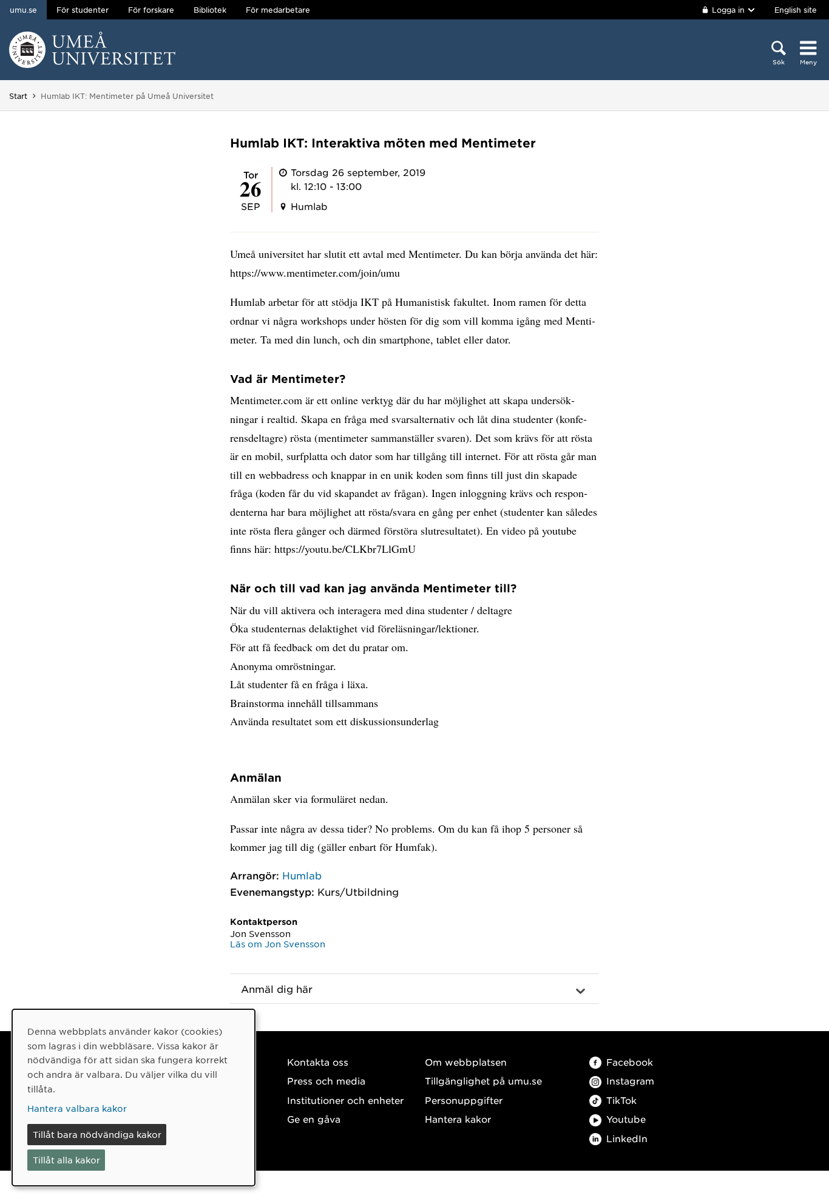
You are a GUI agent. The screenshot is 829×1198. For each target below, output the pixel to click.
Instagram (630, 1080)
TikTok (621, 1100)
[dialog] (133, 1097)
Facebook (629, 1062)
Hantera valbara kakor (77, 1108)
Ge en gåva (313, 1119)
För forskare (151, 10)
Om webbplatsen (466, 1062)
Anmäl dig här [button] (277, 989)
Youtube (626, 1119)
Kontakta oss (317, 1062)
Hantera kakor (458, 1119)
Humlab (302, 875)
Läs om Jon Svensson (277, 943)
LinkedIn (627, 1138)
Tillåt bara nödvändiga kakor (97, 1134)
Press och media (326, 1080)
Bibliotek (210, 10)
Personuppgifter (463, 1100)
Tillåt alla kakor (66, 1159)
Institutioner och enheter (345, 1100)
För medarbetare (278, 10)
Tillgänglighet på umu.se (483, 1080)
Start (18, 96)
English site (795, 10)
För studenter (82, 10)
